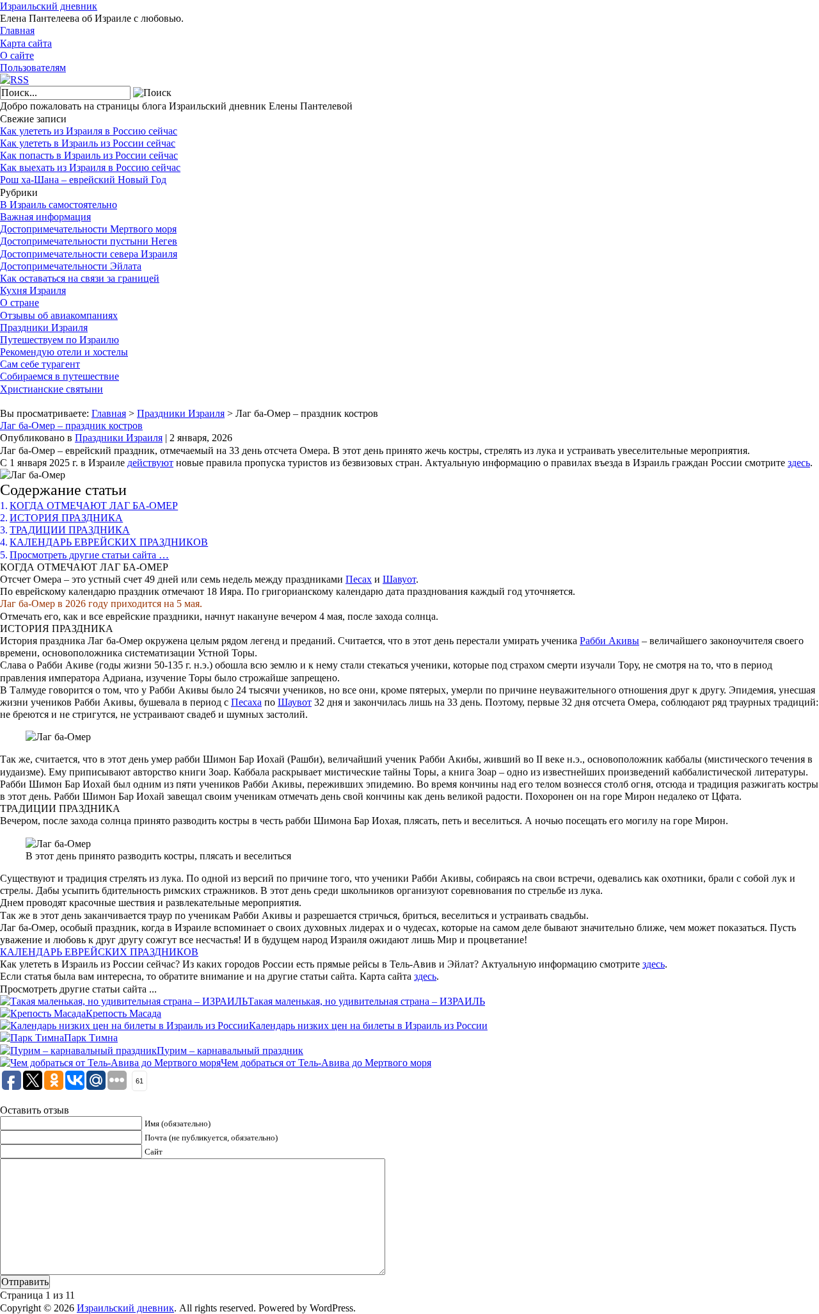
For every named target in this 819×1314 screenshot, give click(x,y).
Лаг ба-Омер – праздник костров (71, 425)
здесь (799, 462)
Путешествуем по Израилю (59, 339)
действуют (150, 462)
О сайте (17, 55)
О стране (19, 302)
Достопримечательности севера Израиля (88, 253)
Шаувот (295, 702)
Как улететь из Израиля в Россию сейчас (88, 131)
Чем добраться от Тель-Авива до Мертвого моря (326, 1062)
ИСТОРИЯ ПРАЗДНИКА (66, 517)
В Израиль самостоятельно (58, 204)
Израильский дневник (48, 6)
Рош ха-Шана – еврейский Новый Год (83, 179)
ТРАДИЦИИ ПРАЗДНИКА (70, 529)
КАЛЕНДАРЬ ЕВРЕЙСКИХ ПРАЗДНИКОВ (109, 542)
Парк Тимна (91, 1037)
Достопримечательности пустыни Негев (88, 241)
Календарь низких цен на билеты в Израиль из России (368, 1025)
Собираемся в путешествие (59, 376)
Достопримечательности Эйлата (70, 266)
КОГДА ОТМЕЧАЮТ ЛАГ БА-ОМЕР (94, 505)
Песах (359, 579)
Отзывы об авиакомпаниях (59, 315)
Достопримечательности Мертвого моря (88, 228)
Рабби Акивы (609, 640)
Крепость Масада (123, 1013)
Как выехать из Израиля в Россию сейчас (90, 167)
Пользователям (33, 67)
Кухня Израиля (33, 290)
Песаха (246, 702)
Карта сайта (26, 43)
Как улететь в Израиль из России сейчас (87, 143)
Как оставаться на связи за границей (79, 278)
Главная (17, 30)
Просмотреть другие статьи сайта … (89, 554)
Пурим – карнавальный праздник (230, 1050)
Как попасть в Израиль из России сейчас (89, 155)
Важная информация (45, 216)
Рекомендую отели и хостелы (64, 351)
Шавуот (399, 579)
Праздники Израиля (44, 327)
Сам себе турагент (40, 364)
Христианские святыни (51, 389)
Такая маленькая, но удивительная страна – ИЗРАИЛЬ (366, 1001)
